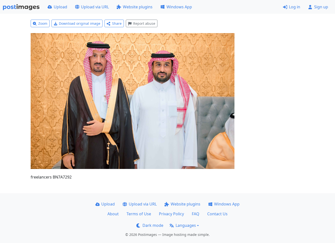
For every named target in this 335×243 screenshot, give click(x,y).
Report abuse (144, 23)
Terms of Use (139, 214)
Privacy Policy (171, 214)
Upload (60, 7)
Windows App (179, 7)
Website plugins (138, 7)
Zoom (42, 23)
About (113, 214)
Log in (294, 7)
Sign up (321, 7)
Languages (186, 225)
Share (117, 23)
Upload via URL (95, 7)
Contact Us (217, 214)
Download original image (79, 23)
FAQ (195, 214)
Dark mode (152, 225)
